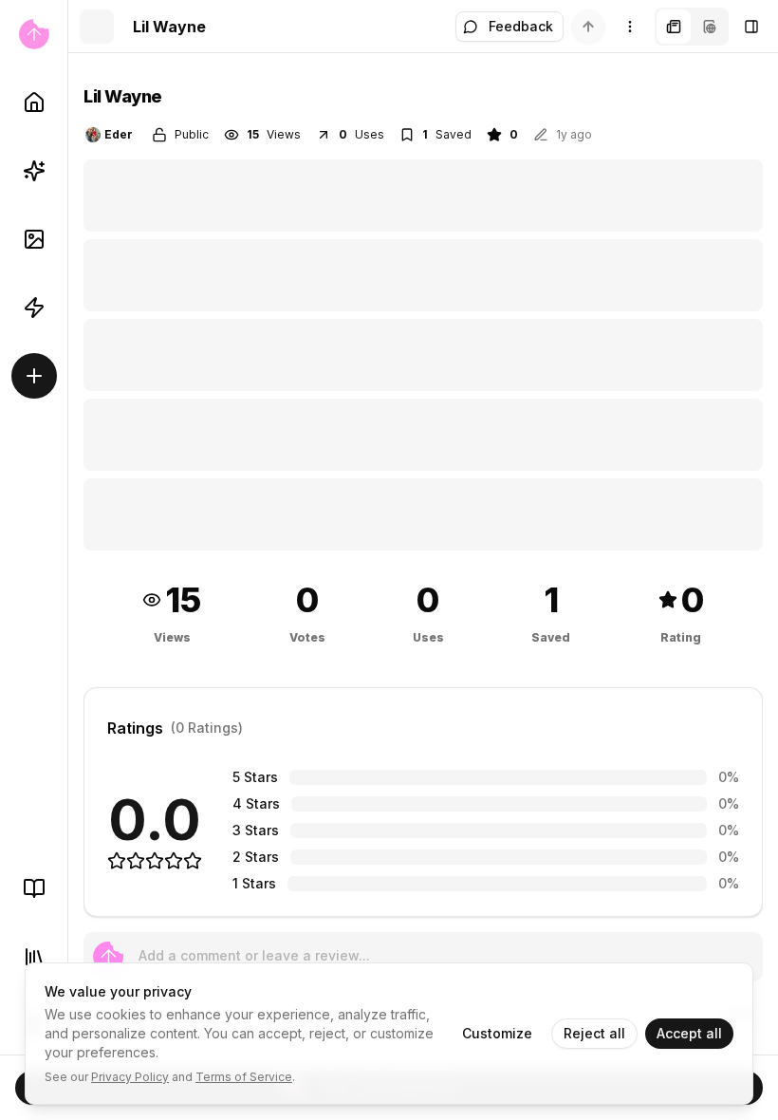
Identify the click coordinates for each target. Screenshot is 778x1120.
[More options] (630, 26)
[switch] (588, 26)
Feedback (521, 26)
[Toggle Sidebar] (67, 560)
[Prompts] (34, 171)
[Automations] (34, 307)
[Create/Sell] (34, 376)
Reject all (594, 1033)
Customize (497, 1033)
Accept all (689, 1033)
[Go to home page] (33, 34)
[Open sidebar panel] (751, 26)
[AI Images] (34, 239)
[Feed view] (710, 26)
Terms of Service (243, 1077)
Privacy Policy (130, 1077)
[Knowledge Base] (34, 888)
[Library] (34, 957)
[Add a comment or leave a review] (108, 957)
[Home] (34, 102)
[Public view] (674, 26)
